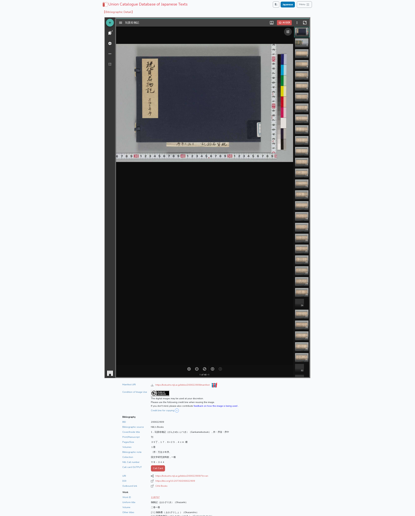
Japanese (288, 4)
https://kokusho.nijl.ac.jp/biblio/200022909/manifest (182, 384)
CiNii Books (161, 485)
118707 (155, 497)
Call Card (158, 468)
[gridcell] (145, 4)
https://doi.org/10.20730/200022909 (175, 480)
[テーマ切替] (276, 4)
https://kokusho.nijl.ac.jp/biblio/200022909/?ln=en (181, 475)
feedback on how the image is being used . (216, 405)
